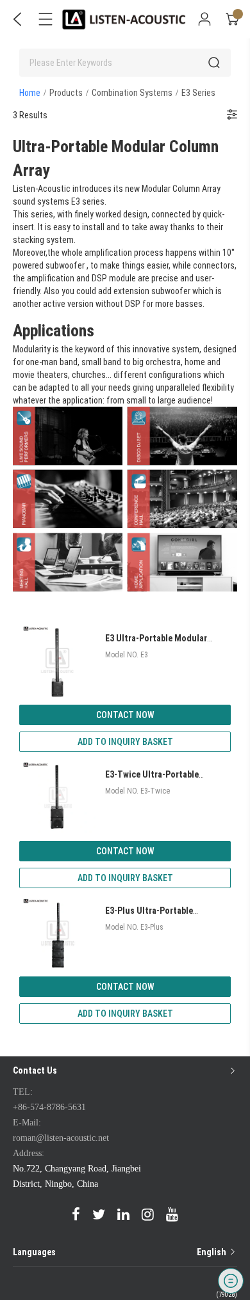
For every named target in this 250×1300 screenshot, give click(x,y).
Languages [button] (120, 1252)
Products (66, 93)
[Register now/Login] (204, 19)
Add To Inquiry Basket (125, 742)
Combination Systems (132, 93)
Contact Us (35, 1070)
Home (29, 93)
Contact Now (125, 715)
